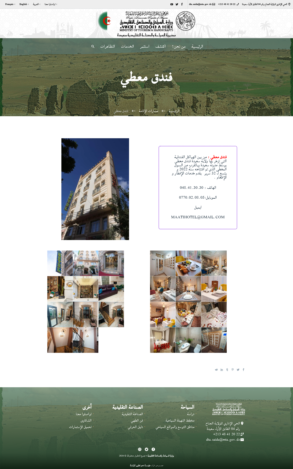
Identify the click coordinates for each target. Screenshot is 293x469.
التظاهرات (107, 46)
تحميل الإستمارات (80, 426)
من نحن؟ (178, 46)
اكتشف (160, 46)
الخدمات (127, 46)
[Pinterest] (232, 369)
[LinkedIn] (221, 369)
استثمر (144, 46)
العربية (35, 4)
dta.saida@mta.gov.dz (200, 4)
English (23, 4)
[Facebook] (181, 4)
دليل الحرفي (135, 426)
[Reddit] (216, 369)
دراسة (190, 413)
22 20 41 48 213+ (226, 4)
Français (9, 4)
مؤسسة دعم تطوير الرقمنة (140, 465)
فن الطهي (137, 420)
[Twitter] (176, 4)
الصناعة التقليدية (132, 413)
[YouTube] (171, 4)
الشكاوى (86, 420)
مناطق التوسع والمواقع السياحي (175, 426)
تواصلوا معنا (50, 4)
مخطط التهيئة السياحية (180, 420)
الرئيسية (197, 46)
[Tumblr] (227, 369)
